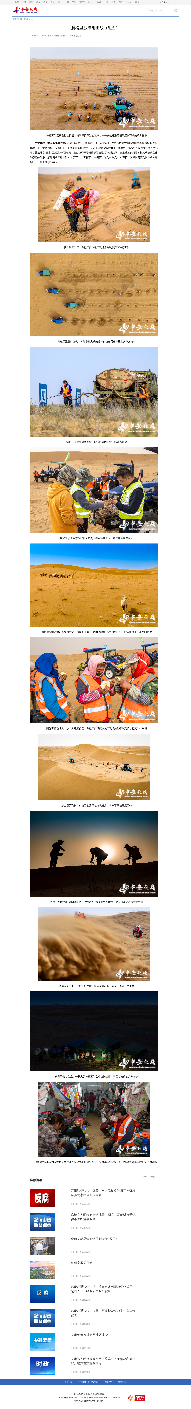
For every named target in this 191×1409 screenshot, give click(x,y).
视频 (45, 2)
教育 (113, 2)
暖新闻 (82, 2)
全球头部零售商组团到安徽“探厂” (94, 1239)
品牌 (74, 2)
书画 (106, 2)
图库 (121, 2)
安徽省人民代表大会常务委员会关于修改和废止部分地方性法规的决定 (103, 1361)
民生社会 (28, 19)
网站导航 (121, 1382)
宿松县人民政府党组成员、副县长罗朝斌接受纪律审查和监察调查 (103, 1217)
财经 (99, 2)
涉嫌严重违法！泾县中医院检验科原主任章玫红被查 (103, 1313)
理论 (53, 2)
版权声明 (108, 1382)
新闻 (31, 2)
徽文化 (91, 2)
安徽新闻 (17, 19)
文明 (67, 2)
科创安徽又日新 (81, 1263)
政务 (38, 2)
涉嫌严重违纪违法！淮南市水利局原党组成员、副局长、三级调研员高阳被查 (103, 1289)
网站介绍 (69, 1382)
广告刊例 (82, 1382)
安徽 (24, 2)
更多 (137, 2)
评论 (60, 2)
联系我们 (95, 1382)
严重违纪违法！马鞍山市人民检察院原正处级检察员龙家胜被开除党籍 (103, 1193)
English (129, 2)
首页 (17, 2)
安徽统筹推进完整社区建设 (89, 1335)
